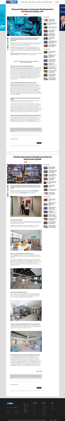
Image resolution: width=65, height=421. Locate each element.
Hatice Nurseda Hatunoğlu (31, 48)
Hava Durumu (44, 405)
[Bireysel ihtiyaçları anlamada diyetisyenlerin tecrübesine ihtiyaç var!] (24, 26)
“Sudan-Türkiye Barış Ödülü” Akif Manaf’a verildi (52, 52)
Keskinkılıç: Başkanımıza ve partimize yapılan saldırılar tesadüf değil (52, 78)
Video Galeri (27, 405)
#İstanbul (14, 381)
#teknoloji (31, 135)
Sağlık (11, 5)
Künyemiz (26, 410)
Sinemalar (43, 412)
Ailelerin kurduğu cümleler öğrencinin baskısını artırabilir (51, 20)
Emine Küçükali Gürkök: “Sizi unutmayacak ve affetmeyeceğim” (52, 75)
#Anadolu (27, 381)
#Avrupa (24, 381)
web (38, 190)
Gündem (22, 2)
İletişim (26, 412)
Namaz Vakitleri (44, 407)
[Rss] (14, 407)
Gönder (39, 387)
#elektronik (31, 381)
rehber (22, 66)
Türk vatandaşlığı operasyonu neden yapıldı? (51, 38)
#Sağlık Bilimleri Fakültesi (14, 135)
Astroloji (52, 409)
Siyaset (26, 2)
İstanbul (11, 190)
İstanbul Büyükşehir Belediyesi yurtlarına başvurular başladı (51, 34)
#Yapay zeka (12, 134)
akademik (16, 255)
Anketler (52, 406)
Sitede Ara (52, 405)
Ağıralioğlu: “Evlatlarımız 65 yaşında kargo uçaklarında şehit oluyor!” (52, 56)
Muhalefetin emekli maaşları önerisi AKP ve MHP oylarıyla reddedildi (52, 67)
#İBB (21, 381)
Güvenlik (18, 362)
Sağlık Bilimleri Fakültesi (22, 53)
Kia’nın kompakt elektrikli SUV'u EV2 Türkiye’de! (52, 27)
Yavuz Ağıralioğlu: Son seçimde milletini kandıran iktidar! (52, 31)
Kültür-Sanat (46, 2)
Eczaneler (43, 408)
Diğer (50, 2)
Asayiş (29, 2)
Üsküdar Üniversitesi (14, 53)
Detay (52, 420)
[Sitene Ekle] (17, 407)
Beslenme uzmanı (20, 48)
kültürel (22, 73)
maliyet (30, 110)
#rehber (16, 134)
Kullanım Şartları (16, 410)
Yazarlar (26, 407)
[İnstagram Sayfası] (10, 407)
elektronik (34, 362)
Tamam (55, 420)
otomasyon (19, 108)
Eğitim (39, 2)
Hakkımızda (8, 410)
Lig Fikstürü (44, 409)
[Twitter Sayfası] (8, 407)
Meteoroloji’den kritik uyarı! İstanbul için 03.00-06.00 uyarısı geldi (52, 45)
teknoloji (30, 120)
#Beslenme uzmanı (21, 134)
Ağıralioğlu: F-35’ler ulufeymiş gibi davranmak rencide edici (52, 64)
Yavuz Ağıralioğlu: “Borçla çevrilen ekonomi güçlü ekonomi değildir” (52, 42)
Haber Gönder (16, 413)
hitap (19, 121)
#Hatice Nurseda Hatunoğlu (29, 134)
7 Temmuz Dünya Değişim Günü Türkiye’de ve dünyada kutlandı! (52, 71)
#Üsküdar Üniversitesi (37, 134)
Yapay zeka (12, 42)
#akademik (18, 381)
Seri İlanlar (43, 413)
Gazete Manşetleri (45, 415)
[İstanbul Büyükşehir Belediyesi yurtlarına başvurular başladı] (24, 173)
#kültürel (28, 135)
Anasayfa (8, 5)
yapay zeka (23, 76)
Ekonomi (33, 2)
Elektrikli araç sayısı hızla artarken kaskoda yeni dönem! (52, 23)
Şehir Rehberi (44, 414)
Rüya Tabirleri (53, 408)
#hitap (35, 135)
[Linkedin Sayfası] (13, 407)
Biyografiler (53, 407)
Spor (42, 2)
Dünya (36, 2)
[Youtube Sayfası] (11, 407)
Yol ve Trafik (44, 406)
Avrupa (12, 225)
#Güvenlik (35, 381)
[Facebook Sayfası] (6, 407)
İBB (26, 221)
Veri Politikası (8, 413)
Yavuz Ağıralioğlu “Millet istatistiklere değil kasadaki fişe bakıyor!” (52, 60)
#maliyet (24, 135)
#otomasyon (20, 135)
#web (11, 381)
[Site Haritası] (16, 407)
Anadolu (20, 225)
